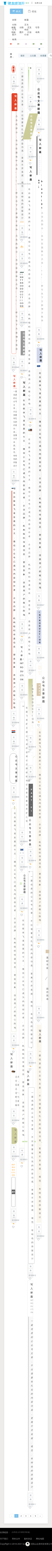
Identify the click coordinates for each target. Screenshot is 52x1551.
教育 (39, 124)
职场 (22, 365)
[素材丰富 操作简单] (38, 975)
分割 (14, 24)
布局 (14, 39)
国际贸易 (14, 1211)
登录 (27, 3)
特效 (14, 32)
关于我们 (4, 1538)
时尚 (22, 899)
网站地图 (40, 1538)
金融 (14, 792)
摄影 (22, 903)
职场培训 (22, 690)
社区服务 (14, 77)
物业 (14, 81)
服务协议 (28, 1538)
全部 (14, 19)
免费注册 (38, 3)
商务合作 (30, 855)
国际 (22, 254)
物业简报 (14, 362)
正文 (26, 24)
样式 (18, 11)
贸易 (22, 258)
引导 (37, 27)
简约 (14, 788)
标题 (26, 19)
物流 (14, 1215)
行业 (29, 32)
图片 (21, 32)
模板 (34, 11)
